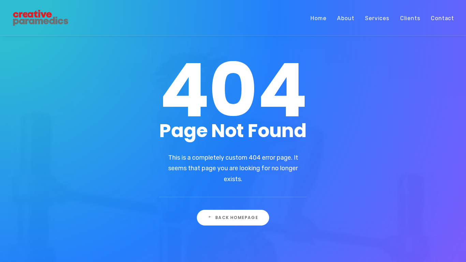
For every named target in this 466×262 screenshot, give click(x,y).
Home (318, 18)
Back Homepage (236, 217)
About (345, 18)
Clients (410, 18)
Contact (442, 18)
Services (377, 18)
